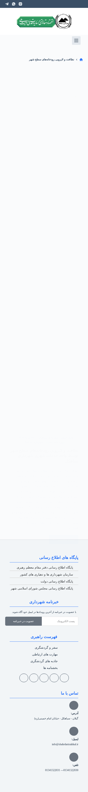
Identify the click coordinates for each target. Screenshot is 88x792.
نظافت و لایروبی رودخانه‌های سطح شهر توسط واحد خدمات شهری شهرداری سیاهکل (44, 455)
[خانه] (81, 59)
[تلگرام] (7, 4)
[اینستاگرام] (20, 4)
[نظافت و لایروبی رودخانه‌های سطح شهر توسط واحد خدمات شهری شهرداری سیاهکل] (44, 262)
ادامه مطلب (62, 538)
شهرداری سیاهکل (33, 442)
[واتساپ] (13, 4)
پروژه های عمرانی (55, 442)
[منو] (76, 40)
